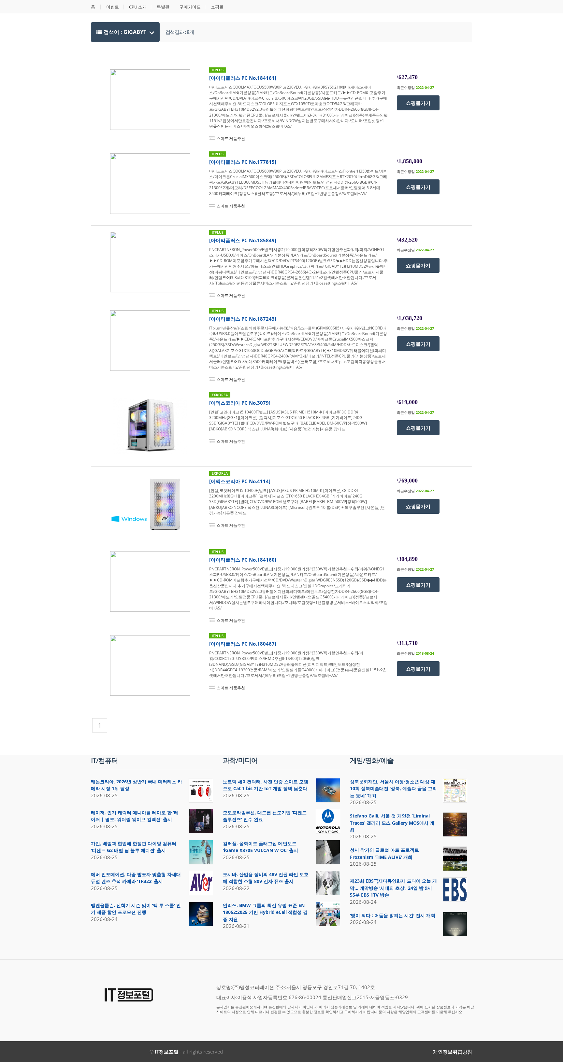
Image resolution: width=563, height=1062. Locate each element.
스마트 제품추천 (231, 138)
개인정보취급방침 (452, 1051)
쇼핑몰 (217, 7)
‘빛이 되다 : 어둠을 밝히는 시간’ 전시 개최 (392, 915)
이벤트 (112, 7)
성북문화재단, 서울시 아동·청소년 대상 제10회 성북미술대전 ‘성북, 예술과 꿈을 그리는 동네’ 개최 (393, 788)
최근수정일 (406, 87)
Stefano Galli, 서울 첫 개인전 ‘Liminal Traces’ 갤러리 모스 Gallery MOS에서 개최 (392, 823)
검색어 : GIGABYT (126, 31)
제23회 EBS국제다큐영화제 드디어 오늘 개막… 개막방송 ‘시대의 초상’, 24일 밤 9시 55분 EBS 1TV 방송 (393, 888)
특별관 (163, 7)
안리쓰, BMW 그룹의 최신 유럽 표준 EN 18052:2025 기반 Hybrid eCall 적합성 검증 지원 (265, 912)
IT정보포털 (167, 1051)
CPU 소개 (138, 7)
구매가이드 (190, 7)
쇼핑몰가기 (418, 103)
